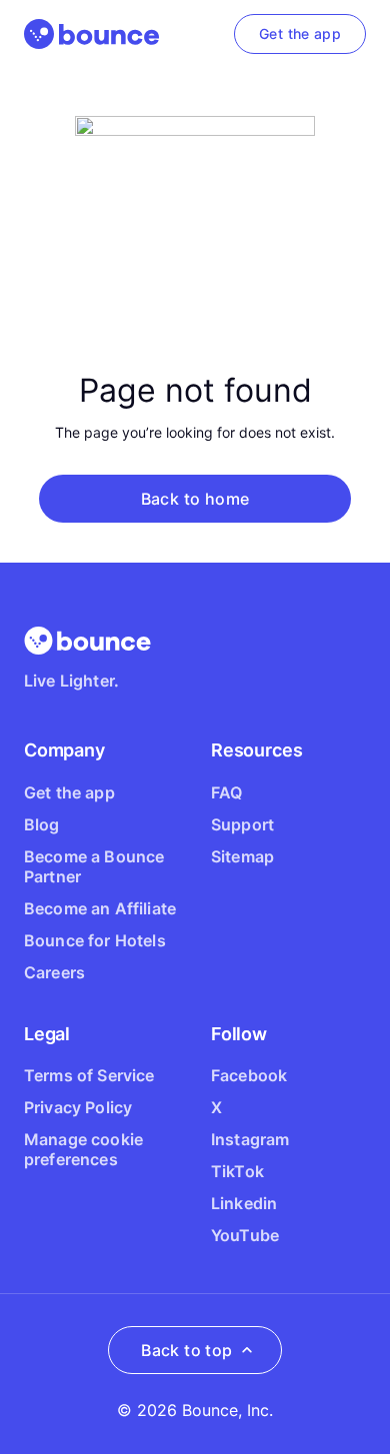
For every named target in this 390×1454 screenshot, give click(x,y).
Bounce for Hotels (95, 940)
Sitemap (242, 856)
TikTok (237, 1171)
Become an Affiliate (100, 908)
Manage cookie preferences (83, 1149)
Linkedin (244, 1203)
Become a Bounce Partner (94, 866)
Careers (54, 972)
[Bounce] (91, 34)
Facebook (249, 1075)
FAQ (226, 792)
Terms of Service (89, 1075)
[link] (300, 34)
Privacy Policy (78, 1107)
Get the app (69, 792)
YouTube (245, 1235)
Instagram (250, 1139)
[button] (195, 499)
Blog (42, 824)
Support (242, 824)
